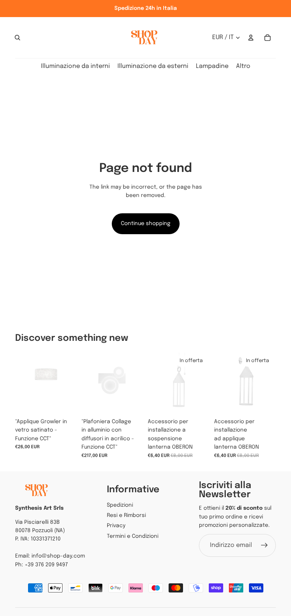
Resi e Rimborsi (126, 515)
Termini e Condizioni (132, 536)
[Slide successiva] (137, 383)
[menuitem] (243, 66)
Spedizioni (120, 505)
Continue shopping (146, 223)
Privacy (116, 525)
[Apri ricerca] (17, 37)
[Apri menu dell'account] (250, 37)
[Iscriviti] (264, 545)
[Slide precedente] (87, 383)
